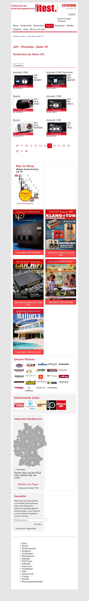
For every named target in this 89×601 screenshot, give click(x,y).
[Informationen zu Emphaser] (19, 371)
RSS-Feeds (27, 561)
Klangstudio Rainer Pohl (28, 488)
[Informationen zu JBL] (41, 377)
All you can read (37, 29)
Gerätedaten (27, 553)
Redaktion (26, 551)
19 (68, 145)
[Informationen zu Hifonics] (31, 377)
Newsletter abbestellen (26, 528)
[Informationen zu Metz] (64, 377)
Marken (49, 25)
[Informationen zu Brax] (52, 365)
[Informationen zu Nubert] (31, 383)
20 (17, 151)
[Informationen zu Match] (52, 377)
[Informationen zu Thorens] (19, 389)
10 (26, 145)
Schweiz (20, 469)
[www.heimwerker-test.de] (42, 412)
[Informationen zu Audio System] (31, 365)
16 (54, 145)
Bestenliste (38, 25)
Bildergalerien (28, 556)
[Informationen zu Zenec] (52, 389)
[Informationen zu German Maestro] (52, 371)
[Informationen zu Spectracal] (64, 383)
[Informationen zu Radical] (52, 383)
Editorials (26, 563)
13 (40, 145)
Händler (70, 25)
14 (45, 145)
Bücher (25, 546)
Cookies (25, 576)
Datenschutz (27, 574)
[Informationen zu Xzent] (41, 389)
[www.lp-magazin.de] (51, 412)
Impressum (27, 566)
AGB (24, 571)
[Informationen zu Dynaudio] (64, 365)
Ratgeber (17, 29)
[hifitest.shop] (61, 412)
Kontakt (25, 579)
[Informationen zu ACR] (19, 365)
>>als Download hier (24, 203)
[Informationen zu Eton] (41, 371)
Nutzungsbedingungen (32, 581)
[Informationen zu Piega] (42, 383)
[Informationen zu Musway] (19, 383)
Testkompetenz (29, 548)
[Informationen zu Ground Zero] (62, 371)
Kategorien (60, 25)
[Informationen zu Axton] (42, 365)
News (15, 25)
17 (59, 145)
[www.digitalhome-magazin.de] (19, 412)
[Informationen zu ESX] (29, 371)
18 (63, 145)
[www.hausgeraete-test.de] (30, 412)
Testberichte (26, 25)
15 (49, 145)
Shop (25, 29)
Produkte (18, 65)
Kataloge (26, 558)
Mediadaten (27, 568)
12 (35, 145)
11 (31, 145)
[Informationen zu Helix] (19, 377)
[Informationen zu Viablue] (29, 389)
